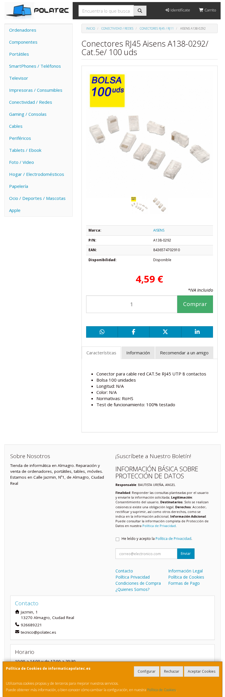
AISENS (158, 230)
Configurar (147, 671)
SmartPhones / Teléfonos (35, 66)
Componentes (23, 42)
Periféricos (20, 138)
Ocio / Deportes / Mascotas (37, 198)
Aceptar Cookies (201, 671)
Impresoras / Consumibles (35, 90)
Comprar (195, 304)
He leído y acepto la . (157, 538)
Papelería (18, 186)
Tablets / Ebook (25, 150)
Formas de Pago (184, 583)
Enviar (186, 553)
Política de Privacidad (159, 525)
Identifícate (180, 10)
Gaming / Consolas (28, 114)
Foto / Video (21, 162)
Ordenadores (22, 30)
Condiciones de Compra (138, 583)
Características (101, 353)
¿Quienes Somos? (132, 589)
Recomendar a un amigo (184, 353)
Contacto (124, 571)
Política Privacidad (132, 577)
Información (138, 353)
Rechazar (171, 671)
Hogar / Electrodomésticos (36, 174)
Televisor (18, 78)
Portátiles (19, 54)
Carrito (210, 10)
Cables (16, 126)
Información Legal (185, 571)
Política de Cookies (161, 689)
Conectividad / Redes (30, 102)
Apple (15, 210)
